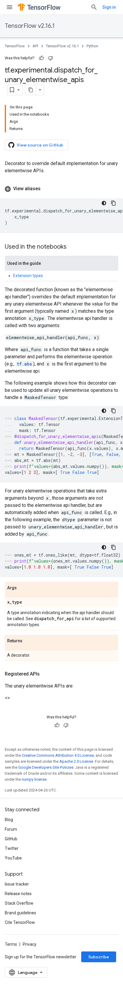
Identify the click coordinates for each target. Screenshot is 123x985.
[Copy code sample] (113, 203)
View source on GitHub (40, 145)
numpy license (34, 779)
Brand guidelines (20, 912)
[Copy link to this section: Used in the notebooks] (73, 247)
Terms (11, 944)
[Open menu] (10, 7)
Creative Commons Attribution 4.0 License (58, 755)
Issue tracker (17, 884)
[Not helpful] (50, 58)
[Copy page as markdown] (30, 90)
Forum (11, 829)
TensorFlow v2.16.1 (30, 26)
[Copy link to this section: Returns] (28, 641)
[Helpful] (41, 58)
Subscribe (98, 957)
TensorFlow (15, 46)
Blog (9, 819)
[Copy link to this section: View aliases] (47, 188)
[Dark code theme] (104, 203)
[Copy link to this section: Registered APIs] (46, 674)
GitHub (11, 838)
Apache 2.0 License (76, 761)
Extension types (28, 275)
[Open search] (94, 7)
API (35, 46)
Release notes (18, 893)
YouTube (13, 858)
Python (92, 46)
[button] (61, 188)
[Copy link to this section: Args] (23, 588)
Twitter (12, 848)
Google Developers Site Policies (45, 767)
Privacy (29, 944)
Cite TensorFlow (20, 922)
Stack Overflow (19, 903)
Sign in (109, 7)
